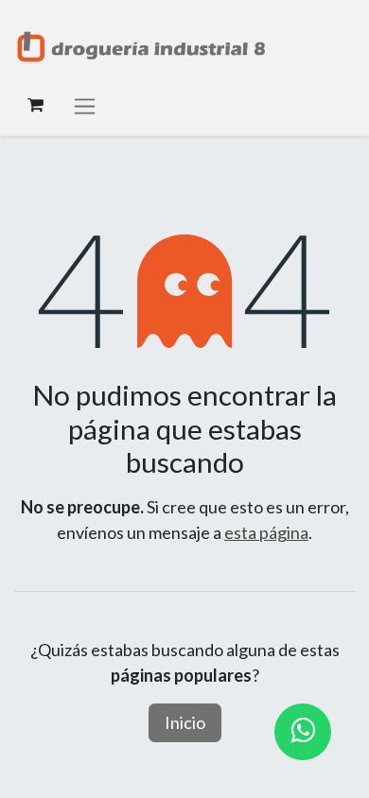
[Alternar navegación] (84, 105)
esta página (266, 532)
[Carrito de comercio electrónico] (35, 105)
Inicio (185, 722)
